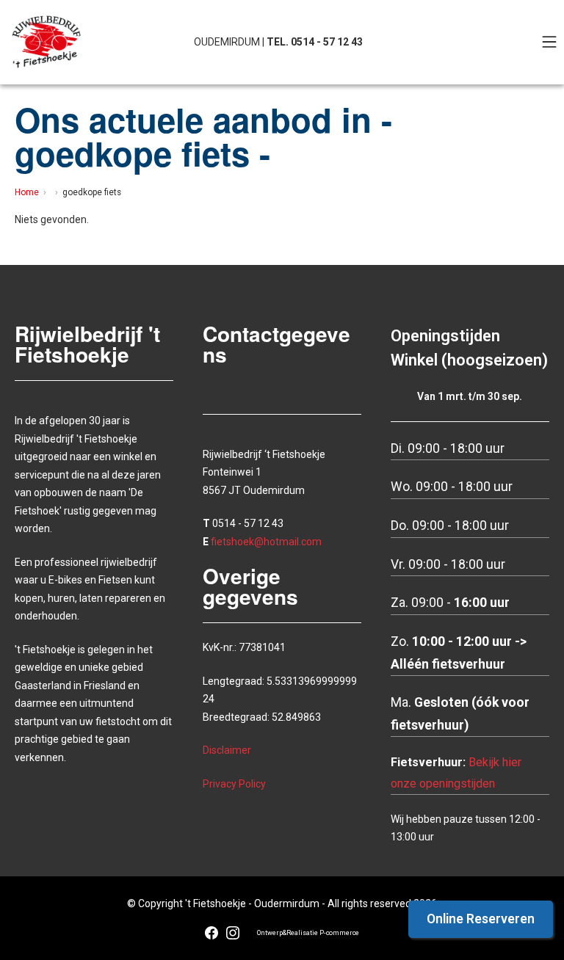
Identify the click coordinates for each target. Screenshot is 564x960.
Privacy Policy (234, 784)
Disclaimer (227, 750)
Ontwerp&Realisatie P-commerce (308, 933)
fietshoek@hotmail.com (266, 542)
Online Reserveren (481, 919)
